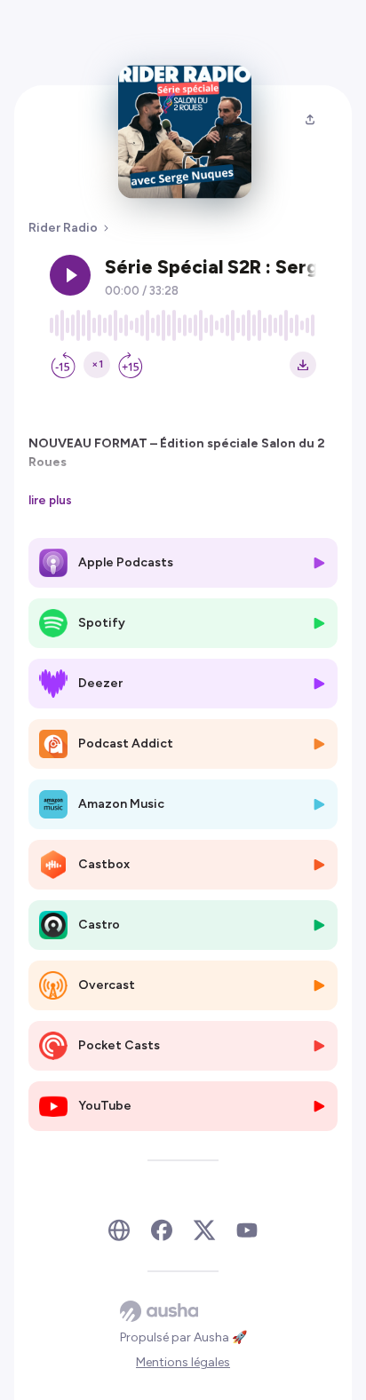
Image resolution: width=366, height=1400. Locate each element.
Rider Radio (63, 227)
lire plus (50, 500)
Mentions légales (183, 1362)
